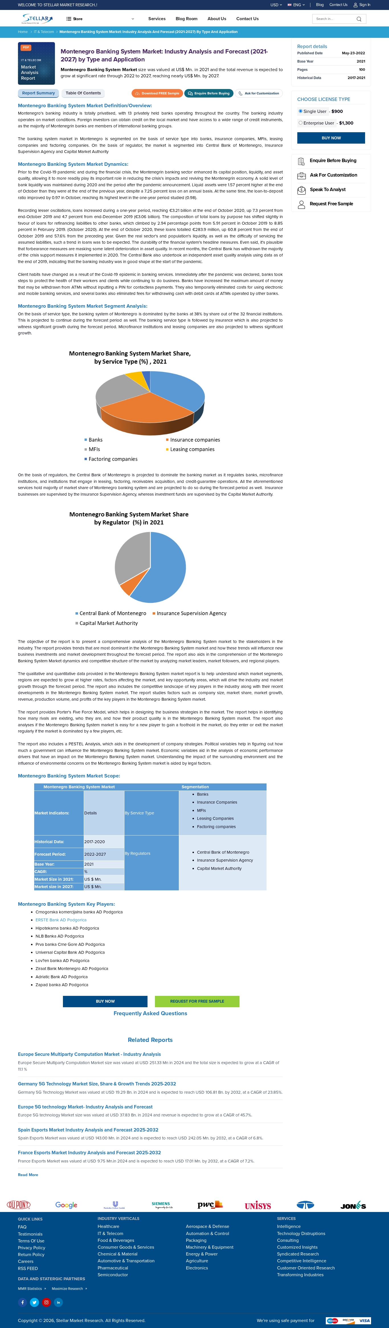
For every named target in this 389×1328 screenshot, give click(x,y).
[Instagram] (46, 1302)
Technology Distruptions (301, 1233)
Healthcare (108, 1226)
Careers (25, 1261)
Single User (314, 111)
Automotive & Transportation (126, 1261)
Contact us (247, 19)
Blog (320, 4)
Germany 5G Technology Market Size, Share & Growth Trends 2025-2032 (97, 1084)
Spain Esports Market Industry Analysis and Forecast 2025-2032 (88, 1130)
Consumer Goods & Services (126, 1247)
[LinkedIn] (58, 1302)
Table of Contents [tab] (83, 93)
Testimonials (30, 1234)
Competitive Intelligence (301, 1261)
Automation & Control (207, 1233)
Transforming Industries (300, 1275)
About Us (217, 19)
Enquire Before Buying (333, 161)
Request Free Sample (331, 204)
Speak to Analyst (327, 190)
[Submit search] (359, 19)
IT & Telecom (44, 32)
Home (23, 32)
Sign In (364, 4)
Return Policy (31, 1254)
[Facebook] (22, 1302)
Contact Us (338, 4)
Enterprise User (318, 123)
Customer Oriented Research (306, 1268)
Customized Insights (297, 1247)
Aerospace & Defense (207, 1226)
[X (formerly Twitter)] (34, 1302)
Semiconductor (113, 1275)
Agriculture (197, 1261)
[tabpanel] (150, 568)
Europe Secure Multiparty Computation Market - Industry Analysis (89, 1054)
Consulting (288, 1240)
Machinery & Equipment (210, 1247)
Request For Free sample (197, 1001)
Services (157, 19)
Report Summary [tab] (38, 93)
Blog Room (187, 19)
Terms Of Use (31, 1241)
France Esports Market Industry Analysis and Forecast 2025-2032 (89, 1153)
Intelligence (289, 1226)
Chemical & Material (118, 1254)
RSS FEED (28, 1268)
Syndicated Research (298, 1254)
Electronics (197, 1268)
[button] (100, 18)
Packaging (196, 1240)
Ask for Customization (333, 175)
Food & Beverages (116, 1240)
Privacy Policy (31, 1248)
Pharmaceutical (113, 1268)
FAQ (22, 1227)
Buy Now (105, 1001)
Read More (28, 1174)
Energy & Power (202, 1254)
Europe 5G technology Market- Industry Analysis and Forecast (85, 1107)
